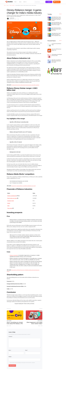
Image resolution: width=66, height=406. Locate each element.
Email (26, 350)
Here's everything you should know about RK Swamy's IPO (15, 323)
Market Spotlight (9, 320)
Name (10, 350)
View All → (60, 40)
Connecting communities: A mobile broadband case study (23, 185)
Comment (10, 336)
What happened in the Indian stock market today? (34, 323)
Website (10, 356)
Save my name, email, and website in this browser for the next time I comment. (22, 362)
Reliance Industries (14, 255)
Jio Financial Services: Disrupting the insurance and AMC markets (25, 85)
